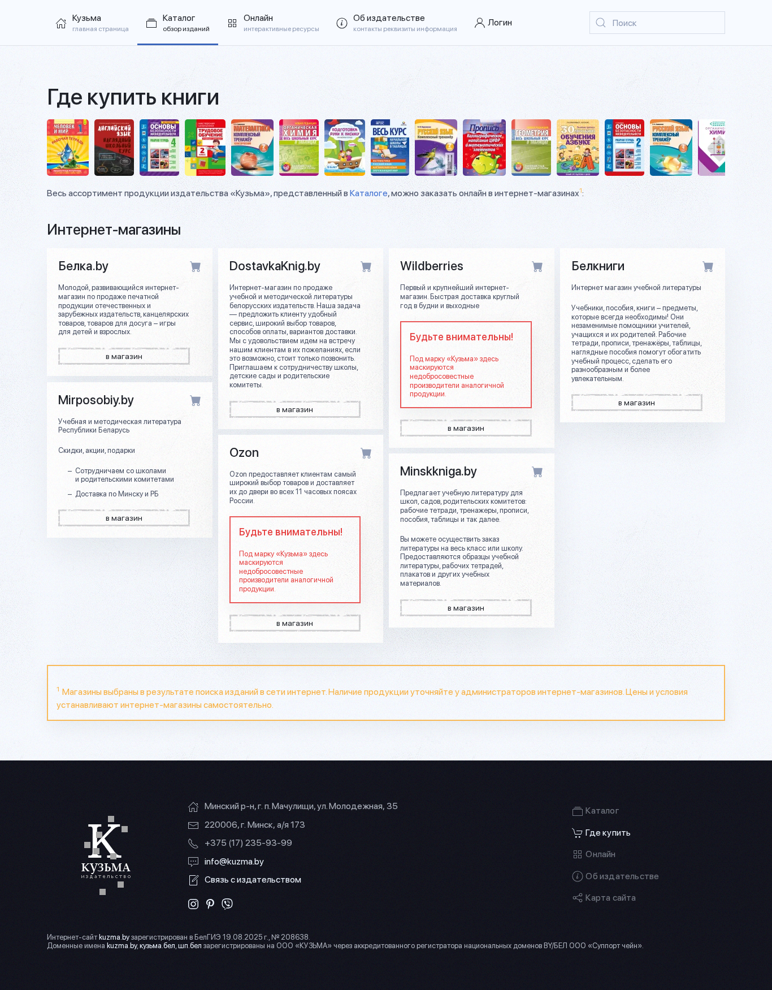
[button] (177, 22)
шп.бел (190, 945)
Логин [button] (500, 22)
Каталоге (369, 193)
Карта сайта (610, 897)
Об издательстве (622, 876)
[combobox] (657, 22)
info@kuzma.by (234, 861)
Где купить (608, 832)
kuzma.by (114, 937)
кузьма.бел (157, 945)
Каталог (602, 810)
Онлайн (600, 854)
